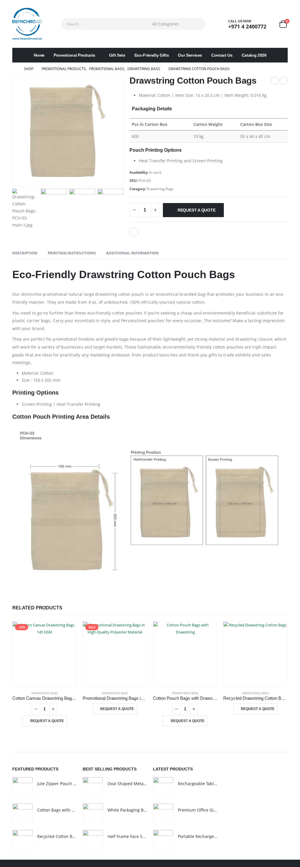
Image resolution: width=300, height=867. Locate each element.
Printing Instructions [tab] (72, 253)
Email (134, 232)
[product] (185, 654)
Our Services (190, 55)
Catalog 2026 (254, 55)
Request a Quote (197, 210)
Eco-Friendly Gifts (151, 55)
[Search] (196, 24)
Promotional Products (74, 55)
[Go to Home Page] (14, 68)
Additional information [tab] (132, 253)
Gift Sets (117, 55)
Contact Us (222, 55)
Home (39, 55)
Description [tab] (25, 253)
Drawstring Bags (160, 188)
